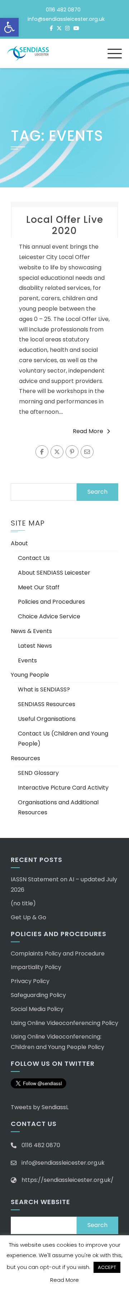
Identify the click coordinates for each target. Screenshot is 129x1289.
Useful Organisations (47, 719)
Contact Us (34, 558)
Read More (88, 431)
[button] (9, 27)
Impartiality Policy (36, 967)
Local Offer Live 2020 (64, 225)
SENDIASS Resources (46, 704)
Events (27, 660)
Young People (30, 675)
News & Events (31, 631)
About (19, 543)
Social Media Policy (37, 1009)
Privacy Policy (30, 981)
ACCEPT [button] (107, 1267)
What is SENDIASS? (44, 689)
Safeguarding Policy (38, 995)
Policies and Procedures (51, 602)
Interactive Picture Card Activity (63, 788)
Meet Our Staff (38, 587)
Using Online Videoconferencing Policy (64, 1023)
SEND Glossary (38, 773)
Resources (25, 758)
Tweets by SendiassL (39, 1107)
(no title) (23, 903)
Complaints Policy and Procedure (58, 953)
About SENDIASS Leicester (54, 573)
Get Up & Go (28, 917)
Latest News (35, 646)
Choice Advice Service (49, 616)
